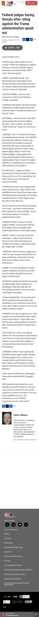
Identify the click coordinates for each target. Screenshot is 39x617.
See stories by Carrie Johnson (25, 440)
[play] (3, 614)
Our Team (7, 561)
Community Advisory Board (13, 565)
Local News (8, 538)
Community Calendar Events (13, 547)
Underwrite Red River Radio (13, 556)
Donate (32, 3)
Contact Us (7, 552)
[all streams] (36, 614)
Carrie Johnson (14, 37)
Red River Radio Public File (12, 579)
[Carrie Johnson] (6, 418)
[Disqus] (19, 480)
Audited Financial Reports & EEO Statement (18, 570)
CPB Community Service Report (14, 574)
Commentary (8, 543)
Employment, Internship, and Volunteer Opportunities (17, 584)
